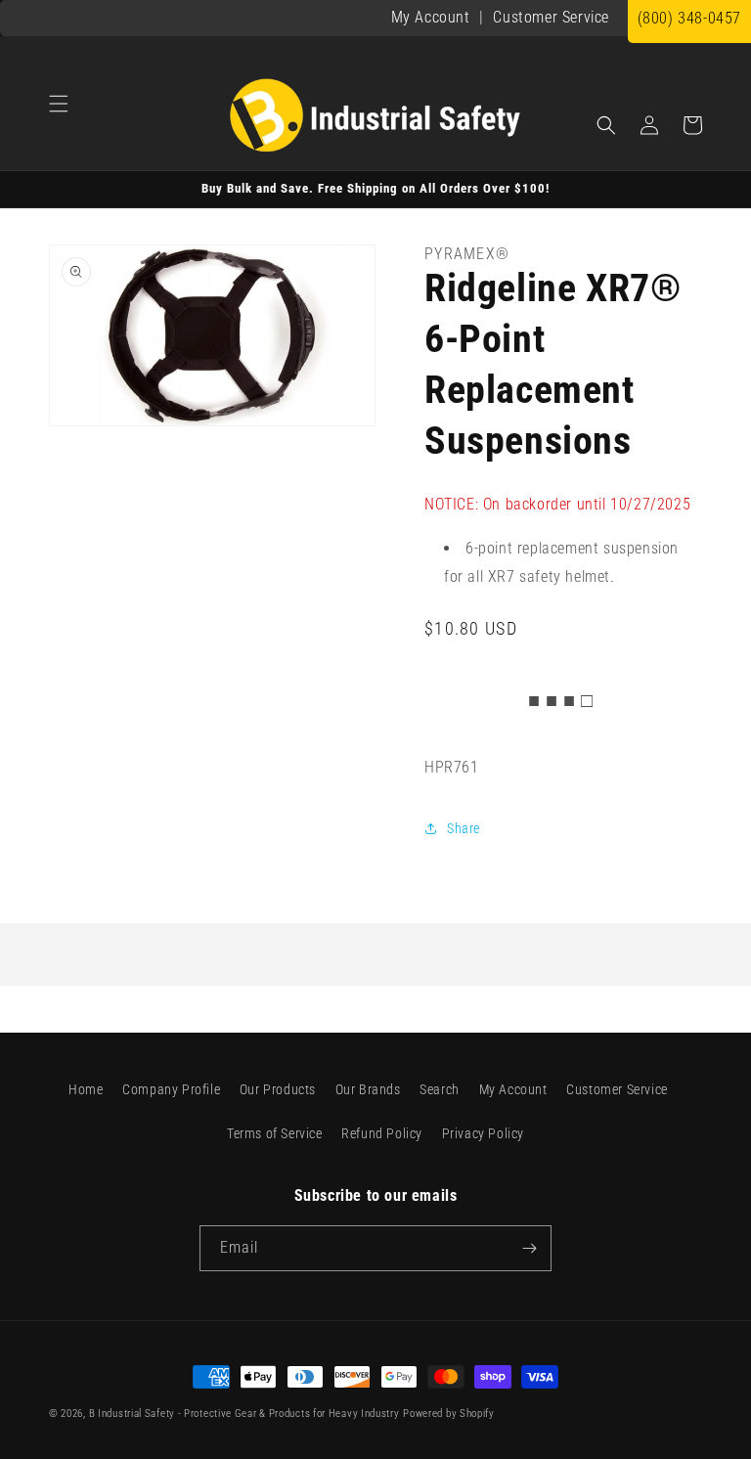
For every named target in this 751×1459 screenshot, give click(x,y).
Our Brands (368, 1089)
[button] (58, 103)
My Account (430, 17)
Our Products (278, 1089)
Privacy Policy (483, 1133)
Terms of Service (275, 1133)
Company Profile (171, 1089)
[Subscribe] (529, 1248)
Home (85, 1089)
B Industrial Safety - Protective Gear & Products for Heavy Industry (244, 1413)
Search (440, 1089)
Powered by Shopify (449, 1413)
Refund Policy (381, 1133)
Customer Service (551, 17)
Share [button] (463, 828)
